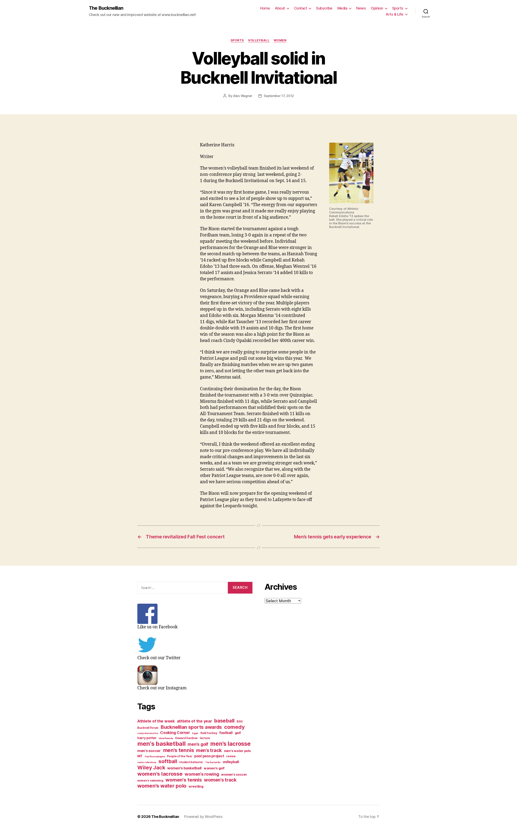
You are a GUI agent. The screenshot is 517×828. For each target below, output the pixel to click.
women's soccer (234, 774)
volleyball (231, 762)
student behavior (191, 762)
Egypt (195, 733)
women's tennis (183, 780)
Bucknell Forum (147, 727)
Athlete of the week (156, 721)
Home (265, 8)
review (230, 756)
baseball (224, 721)
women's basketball (184, 768)
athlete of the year (194, 721)
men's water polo (237, 751)
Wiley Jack (151, 767)
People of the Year (179, 756)
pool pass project (209, 756)
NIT (140, 756)
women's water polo (161, 786)
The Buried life (213, 762)
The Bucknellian (106, 8)
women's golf (214, 768)
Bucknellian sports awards (191, 727)
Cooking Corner (175, 732)
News (361, 8)
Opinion (377, 8)
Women (280, 40)
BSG (240, 721)
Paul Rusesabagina (155, 756)
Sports (397, 8)
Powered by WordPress (203, 816)
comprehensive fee (147, 733)
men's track (209, 750)
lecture (205, 738)
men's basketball (161, 743)
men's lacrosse (230, 743)
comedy (234, 727)
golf (238, 733)
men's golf (198, 744)
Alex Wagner (242, 96)
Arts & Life (394, 14)
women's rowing (202, 774)
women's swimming (150, 780)
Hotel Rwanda (166, 738)
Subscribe (324, 8)
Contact (300, 8)
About (280, 8)
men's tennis (178, 750)
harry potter (147, 738)
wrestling (196, 786)
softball (168, 761)
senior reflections (146, 762)
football (226, 733)
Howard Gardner (186, 738)
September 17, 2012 (279, 96)
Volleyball (259, 40)
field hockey (208, 733)
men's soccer (149, 751)
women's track (220, 780)
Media (342, 8)
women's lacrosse (160, 774)
